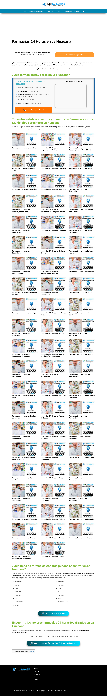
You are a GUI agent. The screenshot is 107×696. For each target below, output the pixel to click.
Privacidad (37, 679)
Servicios (50, 11)
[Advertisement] (53, 25)
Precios (59, 11)
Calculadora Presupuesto (72, 11)
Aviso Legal (37, 674)
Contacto (36, 671)
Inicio (24, 11)
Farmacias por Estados (36, 11)
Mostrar (31, 651)
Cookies (36, 676)
